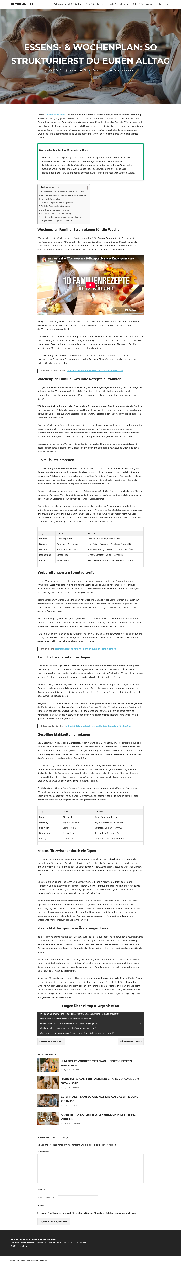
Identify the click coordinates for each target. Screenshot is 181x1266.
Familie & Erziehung (117, 4)
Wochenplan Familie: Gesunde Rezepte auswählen (64, 195)
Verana (72, 70)
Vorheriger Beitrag (52, 1041)
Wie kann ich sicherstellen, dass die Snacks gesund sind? (68, 1028)
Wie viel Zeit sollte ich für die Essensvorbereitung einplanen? (70, 1024)
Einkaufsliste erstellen (51, 199)
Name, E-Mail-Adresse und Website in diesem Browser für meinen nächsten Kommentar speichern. (88, 1213)
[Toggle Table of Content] (84, 188)
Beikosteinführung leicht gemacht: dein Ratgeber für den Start (98, 726)
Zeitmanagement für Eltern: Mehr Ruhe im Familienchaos (85, 649)
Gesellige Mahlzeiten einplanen (55, 210)
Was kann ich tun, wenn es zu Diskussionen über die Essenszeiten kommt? (77, 1033)
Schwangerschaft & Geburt (66, 4)
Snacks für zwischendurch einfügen (57, 213)
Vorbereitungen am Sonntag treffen (57, 203)
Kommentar (43, 1151)
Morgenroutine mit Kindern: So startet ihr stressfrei (95, 371)
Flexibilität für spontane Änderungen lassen (61, 217)
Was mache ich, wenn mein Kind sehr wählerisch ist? (66, 1019)
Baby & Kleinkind (93, 4)
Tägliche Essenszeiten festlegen (55, 206)
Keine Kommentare (123, 70)
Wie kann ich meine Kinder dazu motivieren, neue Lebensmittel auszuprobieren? (80, 1014)
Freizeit (162, 4)
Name (41, 1189)
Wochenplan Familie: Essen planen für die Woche (62, 192)
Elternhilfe (22, 4)
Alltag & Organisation (143, 4)
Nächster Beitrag (130, 1041)
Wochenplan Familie (55, 115)
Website (41, 1206)
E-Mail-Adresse (45, 1197)
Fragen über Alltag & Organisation (56, 221)
